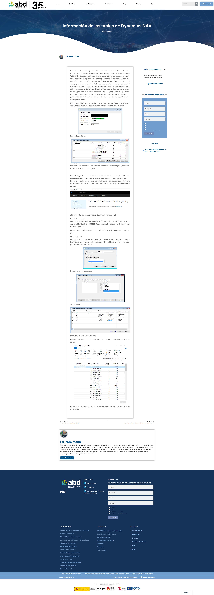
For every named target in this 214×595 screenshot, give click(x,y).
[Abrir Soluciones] (94, 4)
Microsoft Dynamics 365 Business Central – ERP (74, 530)
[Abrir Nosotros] (75, 4)
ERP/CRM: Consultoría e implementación (109, 531)
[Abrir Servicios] (112, 4)
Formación (100, 543)
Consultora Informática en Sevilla (71, 573)
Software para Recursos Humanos (70, 562)
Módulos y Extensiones (67, 534)
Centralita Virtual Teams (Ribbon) (70, 553)
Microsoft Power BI (66, 569)
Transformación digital (104, 537)
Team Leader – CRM (66, 559)
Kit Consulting (101, 550)
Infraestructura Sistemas (67, 549)
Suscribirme (148, 133)
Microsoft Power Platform (68, 565)
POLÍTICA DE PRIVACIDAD (147, 577)
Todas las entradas (67, 458)
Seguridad (100, 547)
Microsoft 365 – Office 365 (68, 543)
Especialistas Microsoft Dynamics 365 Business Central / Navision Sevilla (107, 573)
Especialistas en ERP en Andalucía (143, 573)
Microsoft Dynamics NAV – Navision (71, 537)
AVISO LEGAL (118, 577)
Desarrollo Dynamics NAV (152, 149)
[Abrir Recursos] (157, 4)
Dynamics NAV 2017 (154, 151)
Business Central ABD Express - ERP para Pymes (74, 540)
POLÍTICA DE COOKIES (130, 577)
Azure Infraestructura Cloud (68, 546)
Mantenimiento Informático (105, 540)
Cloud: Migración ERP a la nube (106, 534)
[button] (165, 70)
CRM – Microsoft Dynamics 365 (69, 556)
